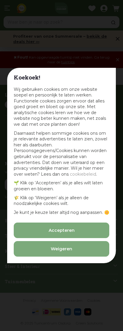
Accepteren (62, 230)
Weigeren (61, 249)
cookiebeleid (83, 174)
